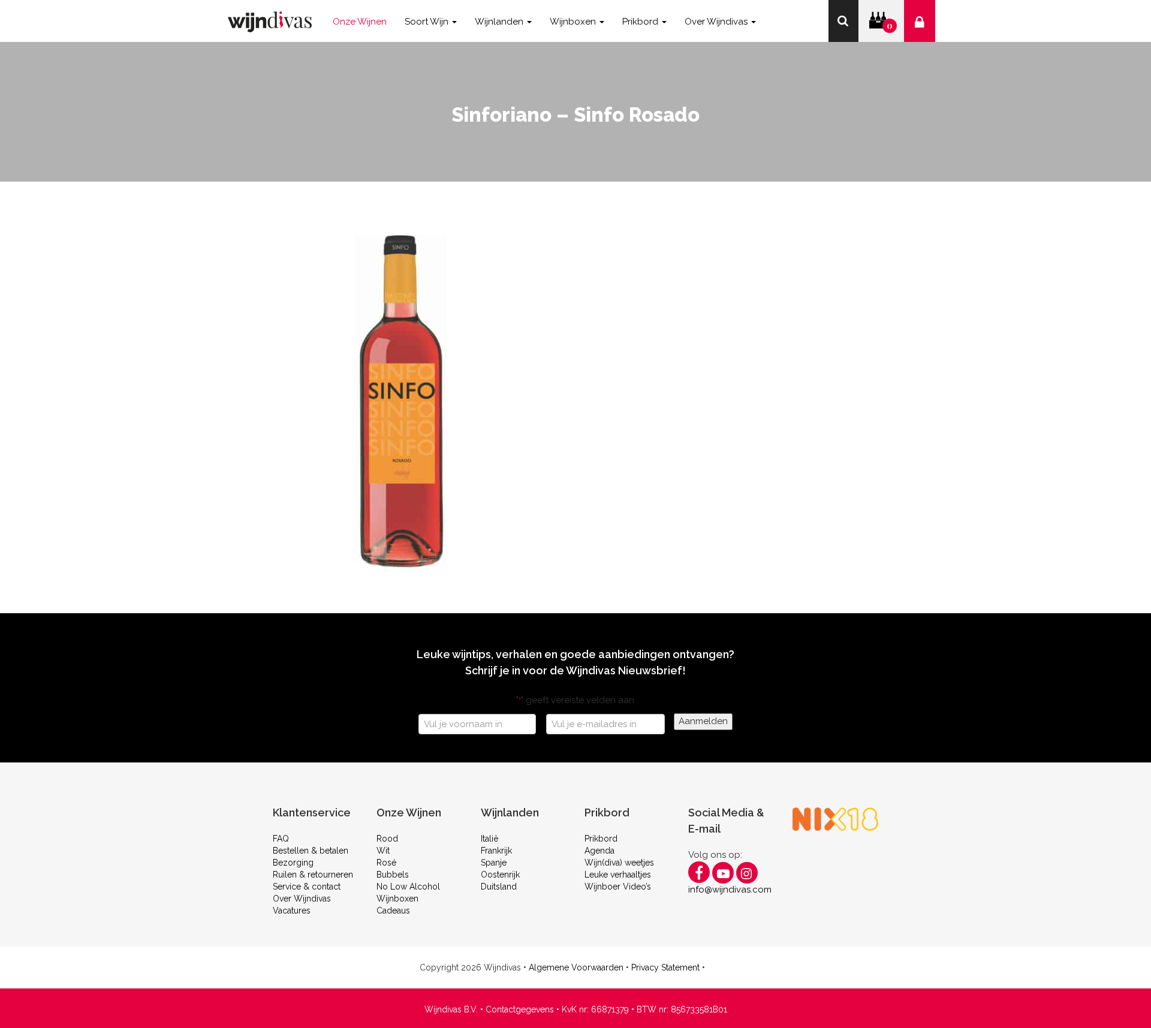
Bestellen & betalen (310, 850)
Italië (489, 838)
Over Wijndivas (302, 898)
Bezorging (293, 862)
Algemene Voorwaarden (576, 967)
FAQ (281, 838)
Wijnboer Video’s (617, 886)
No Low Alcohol (408, 886)
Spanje (494, 862)
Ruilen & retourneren (313, 874)
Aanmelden (703, 721)
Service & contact (307, 886)
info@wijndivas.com (730, 889)
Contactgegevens (520, 1009)
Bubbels (392, 874)
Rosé (386, 862)
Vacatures (292, 910)
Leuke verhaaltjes (617, 874)
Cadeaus (393, 910)
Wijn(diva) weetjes (619, 862)
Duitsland (499, 886)
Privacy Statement (665, 967)
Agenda (599, 850)
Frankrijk (496, 850)
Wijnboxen (397, 898)
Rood (387, 838)
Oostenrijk (500, 874)
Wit (383, 850)
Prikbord (600, 838)
